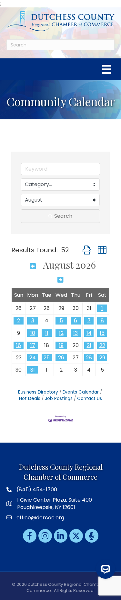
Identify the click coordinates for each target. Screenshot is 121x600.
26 (61, 357)
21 (89, 345)
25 (47, 357)
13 (75, 333)
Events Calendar (81, 392)
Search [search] (63, 216)
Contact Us (89, 398)
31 (32, 370)
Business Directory (38, 392)
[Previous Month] (33, 265)
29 (102, 357)
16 (18, 345)
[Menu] (107, 69)
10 (32, 333)
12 (61, 333)
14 (89, 333)
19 (61, 345)
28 (89, 357)
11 (46, 333)
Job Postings (59, 398)
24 (32, 357)
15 (102, 333)
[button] (87, 250)
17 (32, 345)
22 (102, 345)
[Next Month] (60, 279)
